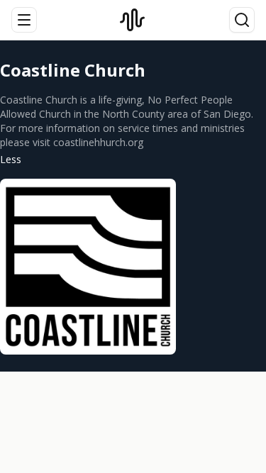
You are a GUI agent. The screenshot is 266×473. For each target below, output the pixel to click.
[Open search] (242, 20)
